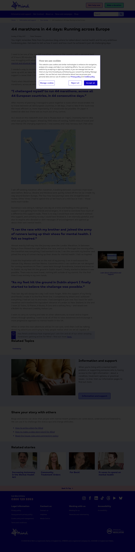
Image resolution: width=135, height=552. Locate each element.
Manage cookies (47, 83)
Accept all (90, 83)
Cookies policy (89, 77)
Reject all (75, 83)
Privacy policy (76, 77)
